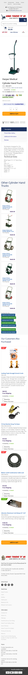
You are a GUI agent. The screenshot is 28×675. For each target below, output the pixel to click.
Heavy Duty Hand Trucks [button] (8, 329)
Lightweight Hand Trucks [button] (8, 325)
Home (5, 2)
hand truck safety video (7, 623)
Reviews (6, 140)
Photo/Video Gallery (9, 133)
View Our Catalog (16, 4)
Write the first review (16, 87)
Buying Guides (11, 2)
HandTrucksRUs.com (17, 669)
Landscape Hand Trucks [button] (8, 323)
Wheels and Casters (6, 605)
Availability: (7, 89)
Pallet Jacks (4, 599)
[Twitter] (5, 585)
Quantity (7, 399)
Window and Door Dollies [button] (8, 332)
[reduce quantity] (10, 109)
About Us (10, 4)
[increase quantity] (16, 109)
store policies (4, 626)
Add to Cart (14, 114)
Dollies (3, 597)
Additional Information (10, 136)
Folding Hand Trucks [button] (7, 320)
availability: (5, 443)
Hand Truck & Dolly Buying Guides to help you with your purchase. (9, 637)
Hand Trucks (4, 592)
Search (22, 20)
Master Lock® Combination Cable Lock (12, 472)
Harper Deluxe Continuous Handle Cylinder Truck (7, 207)
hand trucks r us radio (7, 628)
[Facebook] (2, 585)
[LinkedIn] (12, 585)
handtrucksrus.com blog (8, 620)
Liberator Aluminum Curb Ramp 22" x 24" (13, 513)
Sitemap (17, 2)
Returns (3, 633)
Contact (22, 2)
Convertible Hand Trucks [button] (8, 317)
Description (8, 129)
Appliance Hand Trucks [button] (8, 315)
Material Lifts (4, 602)
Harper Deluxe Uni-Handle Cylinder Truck (8, 230)
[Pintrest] (9, 585)
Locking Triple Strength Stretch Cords (12, 373)
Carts (2, 594)
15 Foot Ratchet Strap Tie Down (10, 424)
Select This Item (8, 401)
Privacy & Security (6, 631)
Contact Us (4, 613)
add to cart (14, 542)
